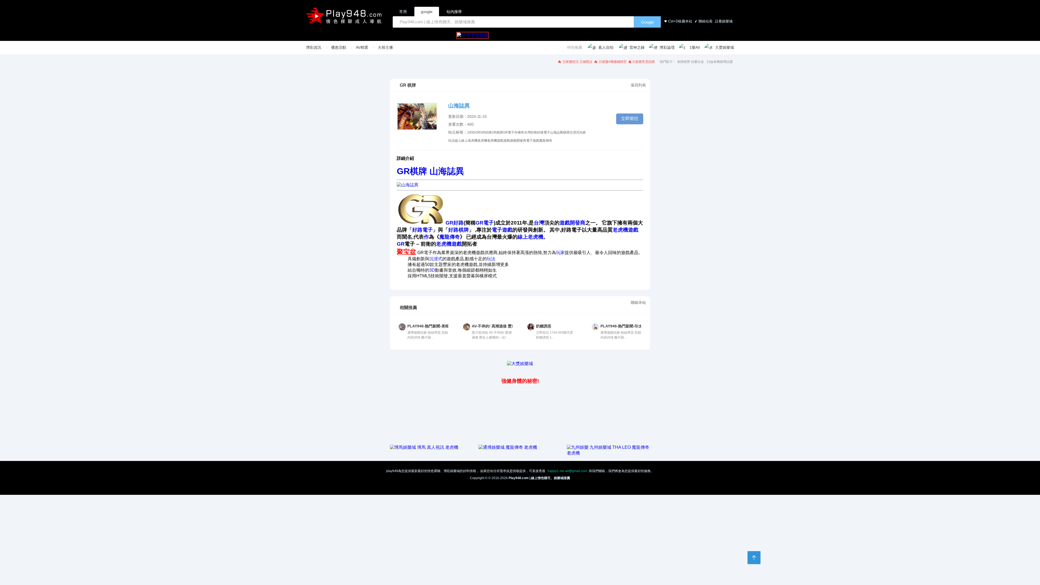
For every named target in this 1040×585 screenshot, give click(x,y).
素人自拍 (605, 47)
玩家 (582, 132)
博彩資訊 (313, 47)
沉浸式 (574, 132)
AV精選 (362, 47)
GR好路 (486, 132)
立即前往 (629, 118)
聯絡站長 (705, 21)
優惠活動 (338, 47)
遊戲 (506, 140)
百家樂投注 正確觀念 (577, 62)
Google (647, 22)
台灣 (527, 132)
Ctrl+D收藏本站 (680, 21)
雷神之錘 (637, 47)
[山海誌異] (407, 185)
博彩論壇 (667, 47)
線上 (458, 140)
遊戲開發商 (518, 140)
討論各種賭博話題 (720, 62)
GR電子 (508, 132)
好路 (534, 132)
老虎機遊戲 (495, 140)
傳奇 (521, 132)
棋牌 (566, 132)
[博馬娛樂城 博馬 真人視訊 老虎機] (424, 447)
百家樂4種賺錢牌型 (612, 62)
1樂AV (695, 47)
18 (469, 132)
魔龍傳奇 (545, 140)
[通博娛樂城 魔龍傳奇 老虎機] (508, 447)
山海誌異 (556, 132)
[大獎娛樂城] (520, 363)
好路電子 (543, 132)
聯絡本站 (638, 302)
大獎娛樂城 (724, 47)
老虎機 (482, 140)
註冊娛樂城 (723, 21)
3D (473, 132)
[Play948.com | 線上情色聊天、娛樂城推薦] (345, 18)
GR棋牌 (497, 132)
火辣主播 (385, 47)
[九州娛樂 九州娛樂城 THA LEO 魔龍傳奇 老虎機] (608, 453)
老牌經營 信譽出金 (690, 62)
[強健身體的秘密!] (390, 369)
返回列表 (638, 85)
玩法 (451, 140)
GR (477, 132)
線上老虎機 (469, 140)
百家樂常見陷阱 (643, 62)
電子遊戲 (532, 140)
